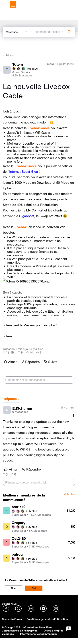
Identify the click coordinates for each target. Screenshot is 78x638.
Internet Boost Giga (23, 171)
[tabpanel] (39, 446)
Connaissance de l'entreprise (19, 630)
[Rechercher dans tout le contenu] (69, 31)
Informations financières (37, 627)
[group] (8, 352)
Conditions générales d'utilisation (47, 619)
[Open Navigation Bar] (6, 4)
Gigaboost (26, 216)
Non (13, 588)
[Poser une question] (68, 629)
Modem (11, 55)
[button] (26, 281)
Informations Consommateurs (38, 633)
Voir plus (69, 494)
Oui (34, 588)
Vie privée (8, 633)
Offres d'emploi (53, 630)
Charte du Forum (12, 619)
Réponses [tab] (11, 399)
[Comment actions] (73, 415)
